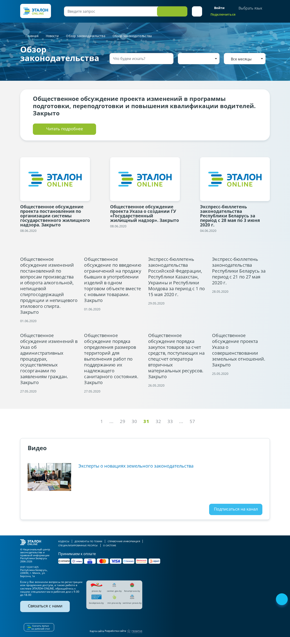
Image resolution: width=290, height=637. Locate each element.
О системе (109, 545)
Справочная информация (124, 541)
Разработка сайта (116, 630)
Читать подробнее (64, 128)
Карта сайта (97, 631)
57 (192, 421)
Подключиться (222, 14)
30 (134, 421)
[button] (197, 11)
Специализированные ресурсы (78, 545)
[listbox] (199, 58)
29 (122, 421)
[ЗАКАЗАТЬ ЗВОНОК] (282, 600)
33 (170, 421)
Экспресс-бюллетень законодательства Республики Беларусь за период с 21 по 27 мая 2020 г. (239, 271)
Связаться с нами (45, 605)
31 (146, 421)
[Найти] (169, 59)
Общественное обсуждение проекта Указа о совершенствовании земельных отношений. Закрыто (238, 350)
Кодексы (63, 541)
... (111, 421)
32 (158, 421)
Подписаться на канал (236, 509)
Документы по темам (88, 541)
